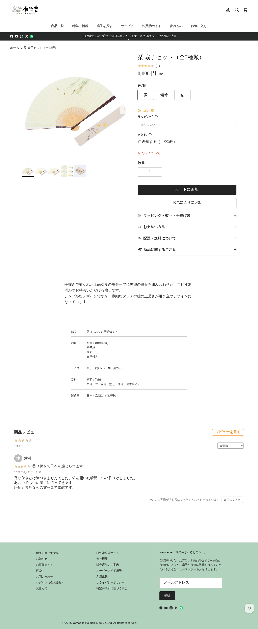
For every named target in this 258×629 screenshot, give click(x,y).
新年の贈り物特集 (47, 552)
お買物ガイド (151, 26)
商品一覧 (57, 26)
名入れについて (149, 153)
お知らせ (41, 558)
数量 (141, 163)
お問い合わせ (44, 576)
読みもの (176, 26)
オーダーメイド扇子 (109, 570)
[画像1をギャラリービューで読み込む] (75, 107)
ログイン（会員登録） (50, 582)
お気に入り (199, 26)
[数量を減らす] (141, 172)
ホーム (14, 47)
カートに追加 (187, 190)
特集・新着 (80, 26)
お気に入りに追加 (187, 203)
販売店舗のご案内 (107, 564)
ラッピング (145, 117)
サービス (127, 26)
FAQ (39, 570)
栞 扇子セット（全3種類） (41, 47)
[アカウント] (227, 9)
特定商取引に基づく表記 (111, 588)
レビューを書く (228, 432)
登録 (167, 595)
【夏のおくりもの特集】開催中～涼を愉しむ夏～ (129, 37)
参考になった (232, 499)
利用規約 (102, 576)
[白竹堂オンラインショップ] (25, 10)
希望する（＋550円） (159, 142)
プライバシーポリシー (110, 582)
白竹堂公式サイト (107, 552)
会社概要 (102, 558)
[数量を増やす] (158, 172)
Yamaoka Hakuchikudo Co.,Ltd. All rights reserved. (105, 622)
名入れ (142, 135)
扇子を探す (105, 26)
